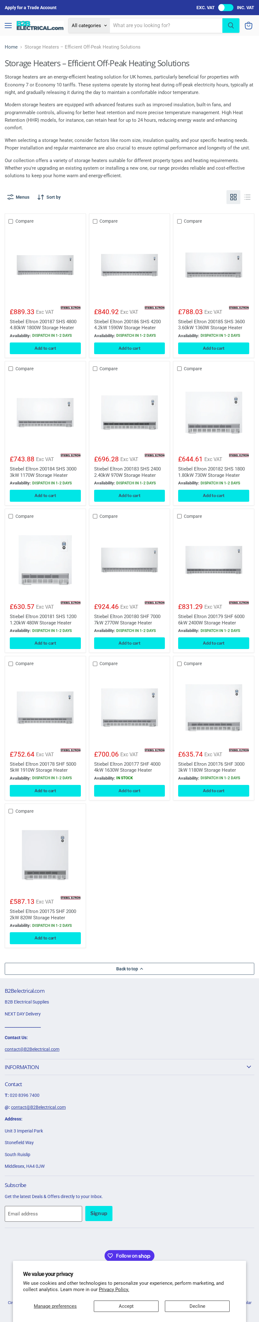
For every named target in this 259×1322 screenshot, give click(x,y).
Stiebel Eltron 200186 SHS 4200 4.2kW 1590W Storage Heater (127, 325)
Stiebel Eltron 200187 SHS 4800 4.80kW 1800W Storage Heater (43, 325)
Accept (126, 1306)
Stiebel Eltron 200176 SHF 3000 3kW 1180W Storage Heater (211, 767)
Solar (246, 1302)
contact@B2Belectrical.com (32, 1049)
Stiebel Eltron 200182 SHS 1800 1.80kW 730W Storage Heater (211, 472)
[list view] (247, 197)
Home (11, 47)
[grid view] (233, 197)
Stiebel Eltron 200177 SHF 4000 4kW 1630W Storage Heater (127, 767)
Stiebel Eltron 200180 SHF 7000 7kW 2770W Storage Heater (127, 620)
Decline (197, 1306)
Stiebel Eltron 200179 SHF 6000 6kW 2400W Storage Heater (211, 620)
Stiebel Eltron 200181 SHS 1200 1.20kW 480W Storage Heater (43, 620)
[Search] (230, 25)
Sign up (98, 1213)
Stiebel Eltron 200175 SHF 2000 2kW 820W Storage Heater (43, 915)
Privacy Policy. (114, 1289)
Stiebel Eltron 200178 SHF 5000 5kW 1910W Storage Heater (43, 767)
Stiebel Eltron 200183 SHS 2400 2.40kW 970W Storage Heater (127, 472)
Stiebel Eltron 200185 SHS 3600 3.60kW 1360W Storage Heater (211, 325)
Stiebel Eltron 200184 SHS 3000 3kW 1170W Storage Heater (43, 472)
